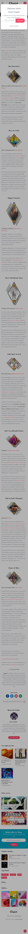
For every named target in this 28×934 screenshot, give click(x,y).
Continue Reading (14, 26)
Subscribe (20, 20)
